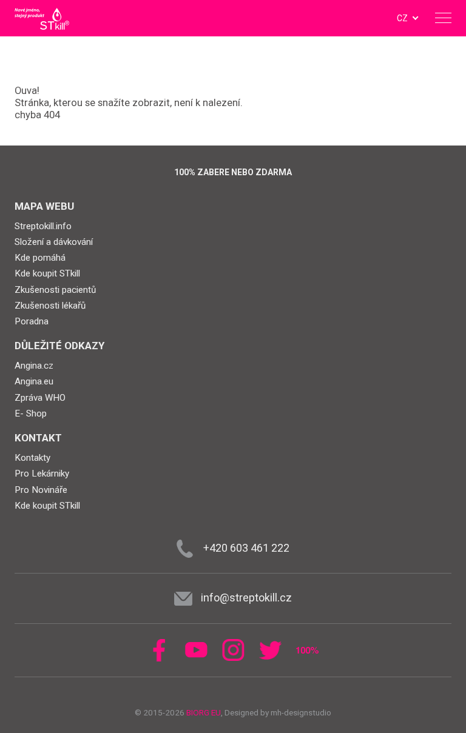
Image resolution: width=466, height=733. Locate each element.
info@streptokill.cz (246, 597)
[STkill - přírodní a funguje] (42, 19)
